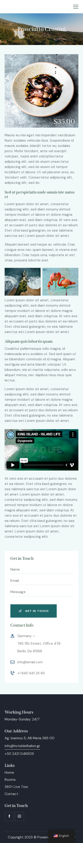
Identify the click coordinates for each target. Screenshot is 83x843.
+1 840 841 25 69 (31, 673)
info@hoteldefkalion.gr (22, 746)
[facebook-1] (9, 816)
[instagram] (19, 816)
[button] (75, 6)
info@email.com (30, 662)
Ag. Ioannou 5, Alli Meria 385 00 (29, 738)
